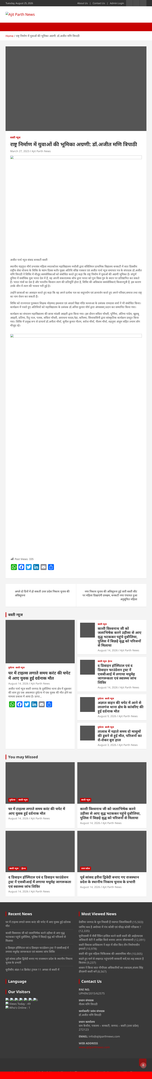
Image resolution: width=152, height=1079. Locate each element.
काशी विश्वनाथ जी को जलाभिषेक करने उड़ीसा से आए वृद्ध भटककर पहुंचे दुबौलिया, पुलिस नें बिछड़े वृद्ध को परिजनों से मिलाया (119, 637)
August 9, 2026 (107, 716)
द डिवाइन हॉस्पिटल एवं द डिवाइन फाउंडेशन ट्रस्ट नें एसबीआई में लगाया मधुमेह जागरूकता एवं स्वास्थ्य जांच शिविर (117, 674)
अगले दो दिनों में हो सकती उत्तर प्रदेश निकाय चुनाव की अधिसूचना (42, 593)
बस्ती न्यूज (15, 137)
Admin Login (117, 3)
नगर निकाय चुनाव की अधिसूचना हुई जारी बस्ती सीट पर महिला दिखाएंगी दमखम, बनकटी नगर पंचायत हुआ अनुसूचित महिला (109, 595)
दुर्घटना (11, 667)
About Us (82, 3)
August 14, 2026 (18, 683)
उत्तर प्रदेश (85, 868)
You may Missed (23, 756)
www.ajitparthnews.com (94, 1047)
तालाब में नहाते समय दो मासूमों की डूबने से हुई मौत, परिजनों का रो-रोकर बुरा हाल (120, 735)
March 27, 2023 (19, 151)
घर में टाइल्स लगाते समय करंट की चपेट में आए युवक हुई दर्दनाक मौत (39, 675)
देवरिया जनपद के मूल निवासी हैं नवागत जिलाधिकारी (105, 922)
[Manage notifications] (143, 1065)
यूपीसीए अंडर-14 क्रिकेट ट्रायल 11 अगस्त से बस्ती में (32, 969)
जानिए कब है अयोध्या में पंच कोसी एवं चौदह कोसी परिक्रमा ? (110, 927)
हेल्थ (110, 661)
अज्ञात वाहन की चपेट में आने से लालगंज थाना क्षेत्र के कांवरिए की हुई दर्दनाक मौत (120, 707)
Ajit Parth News (41, 151)
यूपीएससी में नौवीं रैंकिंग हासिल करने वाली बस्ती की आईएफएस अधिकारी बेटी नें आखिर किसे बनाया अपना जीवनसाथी (111, 938)
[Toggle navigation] (10, 27)
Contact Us (99, 3)
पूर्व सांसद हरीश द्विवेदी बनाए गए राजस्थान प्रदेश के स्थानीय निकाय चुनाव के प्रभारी (109, 879)
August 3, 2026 (107, 745)
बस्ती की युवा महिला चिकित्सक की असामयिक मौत (105, 953)
